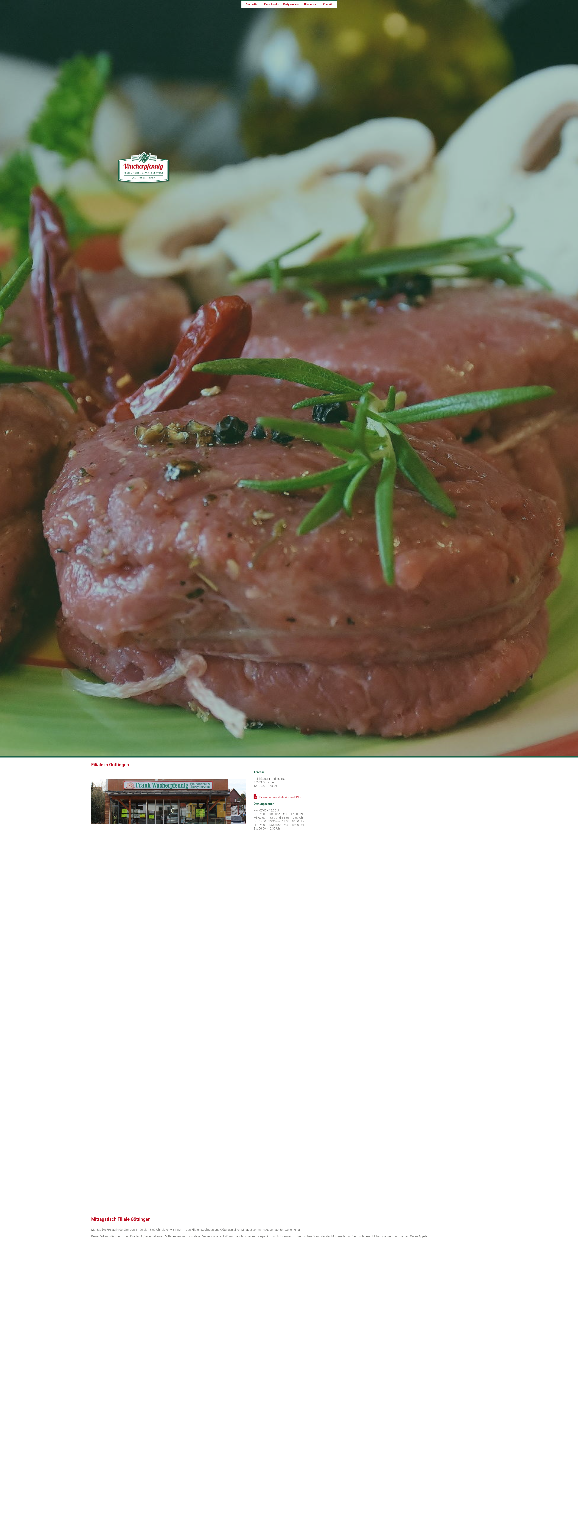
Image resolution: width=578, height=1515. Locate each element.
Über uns (309, 4)
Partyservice (290, 4)
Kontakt (327, 4)
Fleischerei (271, 4)
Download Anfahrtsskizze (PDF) (280, 797)
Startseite (251, 4)
